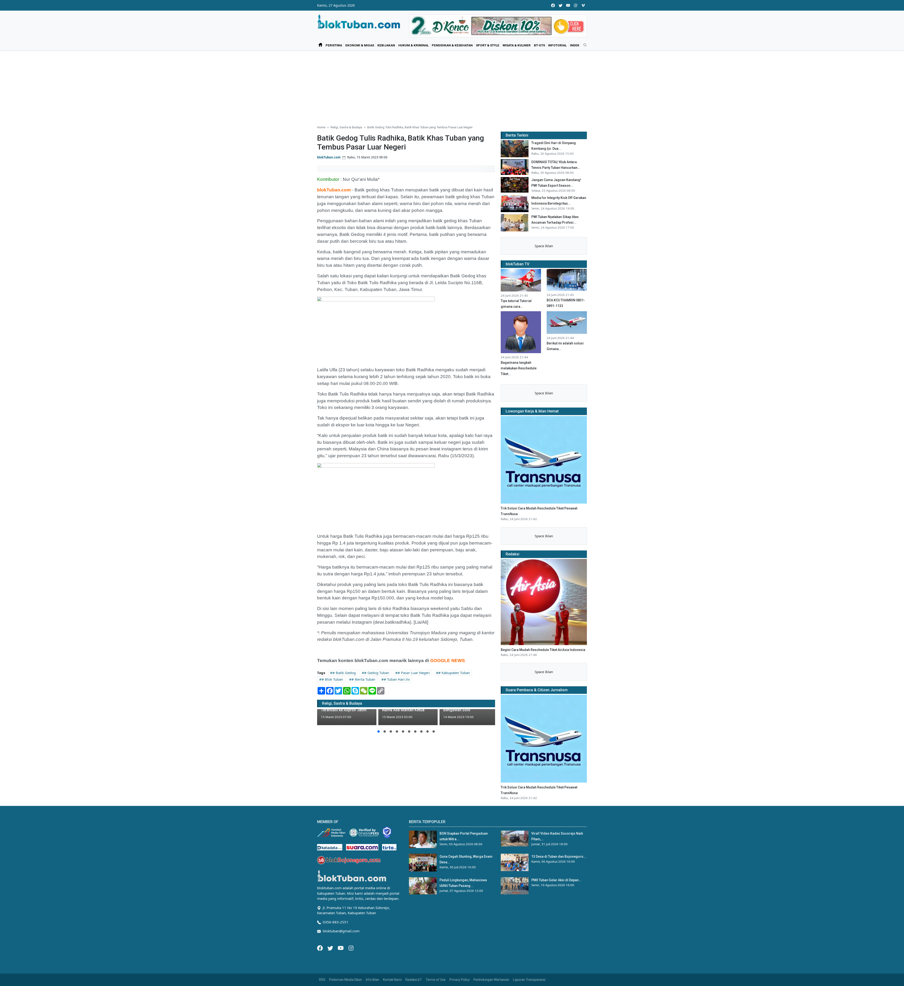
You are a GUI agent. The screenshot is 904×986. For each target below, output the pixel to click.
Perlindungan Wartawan (491, 980)
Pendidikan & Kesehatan (452, 45)
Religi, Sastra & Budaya (346, 127)
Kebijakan (386, 45)
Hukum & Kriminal (413, 45)
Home (321, 127)
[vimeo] (583, 5)
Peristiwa (334, 45)
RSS (322, 980)
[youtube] (568, 5)
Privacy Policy (459, 980)
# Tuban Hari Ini (397, 679)
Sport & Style (487, 45)
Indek (574, 45)
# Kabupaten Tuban (454, 672)
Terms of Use (436, 980)
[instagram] (575, 5)
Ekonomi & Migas (359, 45)
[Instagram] (351, 947)
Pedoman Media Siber (345, 980)
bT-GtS (539, 45)
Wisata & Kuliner (517, 45)
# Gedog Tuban (376, 672)
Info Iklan (372, 980)
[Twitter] (330, 947)
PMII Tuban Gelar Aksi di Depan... (556, 880)
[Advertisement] (452, 86)
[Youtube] (341, 947)
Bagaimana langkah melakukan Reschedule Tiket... (519, 368)
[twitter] (560, 5)
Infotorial (557, 45)
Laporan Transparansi (529, 980)
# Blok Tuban (332, 679)
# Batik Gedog (344, 672)
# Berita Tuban (363, 679)
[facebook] (553, 5)
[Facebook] (320, 947)
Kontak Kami (392, 980)
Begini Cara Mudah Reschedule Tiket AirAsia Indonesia (543, 650)
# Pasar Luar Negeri (414, 672)
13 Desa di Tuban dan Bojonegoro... (558, 856)
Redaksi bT (413, 980)
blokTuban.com (329, 157)
